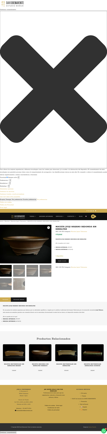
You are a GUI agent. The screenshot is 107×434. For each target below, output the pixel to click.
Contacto (70, 216)
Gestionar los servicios (7, 191)
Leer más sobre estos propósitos (10, 197)
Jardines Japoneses (46, 216)
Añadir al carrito (62, 261)
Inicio (1, 221)
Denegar (8, 199)
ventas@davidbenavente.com (24, 410)
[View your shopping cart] (93, 216)
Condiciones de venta (53, 407)
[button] (53, 89)
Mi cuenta (84, 393)
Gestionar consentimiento (8, 432)
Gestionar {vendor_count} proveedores (12, 194)
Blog (81, 216)
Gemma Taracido (92, 427)
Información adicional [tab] (18, 299)
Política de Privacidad (7, 205)
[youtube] (91, 210)
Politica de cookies (50, 405)
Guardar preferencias (29, 199)
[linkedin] (93, 210)
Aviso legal (3, 207)
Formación (84, 401)
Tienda (32, 216)
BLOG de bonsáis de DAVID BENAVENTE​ (84, 398)
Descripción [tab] (5, 299)
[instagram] (88, 210)
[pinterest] (95, 210)
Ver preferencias (17, 199)
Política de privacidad (53, 410)
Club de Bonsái (84, 404)
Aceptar (2, 199)
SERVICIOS (59, 216)
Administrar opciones (6, 189)
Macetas (7, 221)
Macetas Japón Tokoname (18, 221)
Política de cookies (6, 202)
